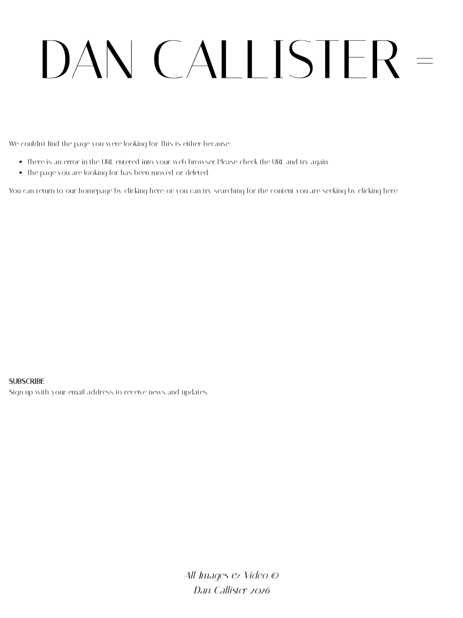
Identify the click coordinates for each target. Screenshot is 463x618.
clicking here (144, 190)
